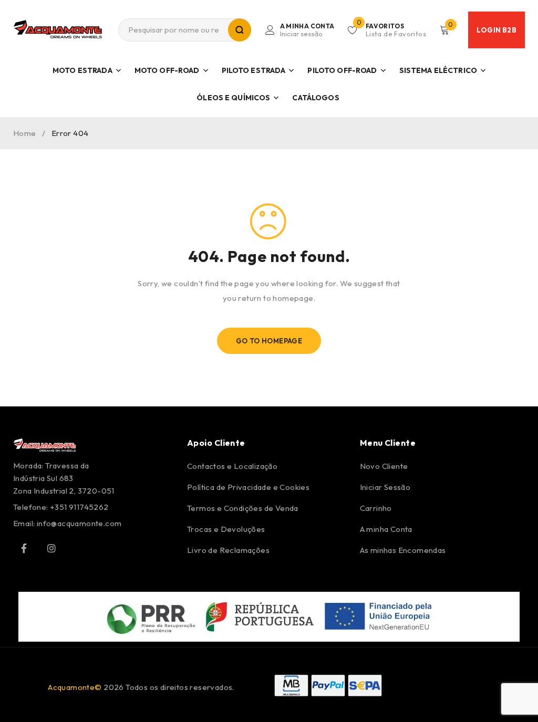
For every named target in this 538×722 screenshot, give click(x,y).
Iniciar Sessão (385, 487)
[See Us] (51, 548)
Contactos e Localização (232, 466)
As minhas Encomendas (403, 550)
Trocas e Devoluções (226, 529)
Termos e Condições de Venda (242, 508)
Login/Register (307, 30)
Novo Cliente (384, 466)
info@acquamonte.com (79, 523)
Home (24, 133)
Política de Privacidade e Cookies (248, 487)
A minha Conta (386, 529)
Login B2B (496, 30)
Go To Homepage (269, 341)
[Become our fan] (23, 548)
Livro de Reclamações (228, 550)
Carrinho (376, 508)
